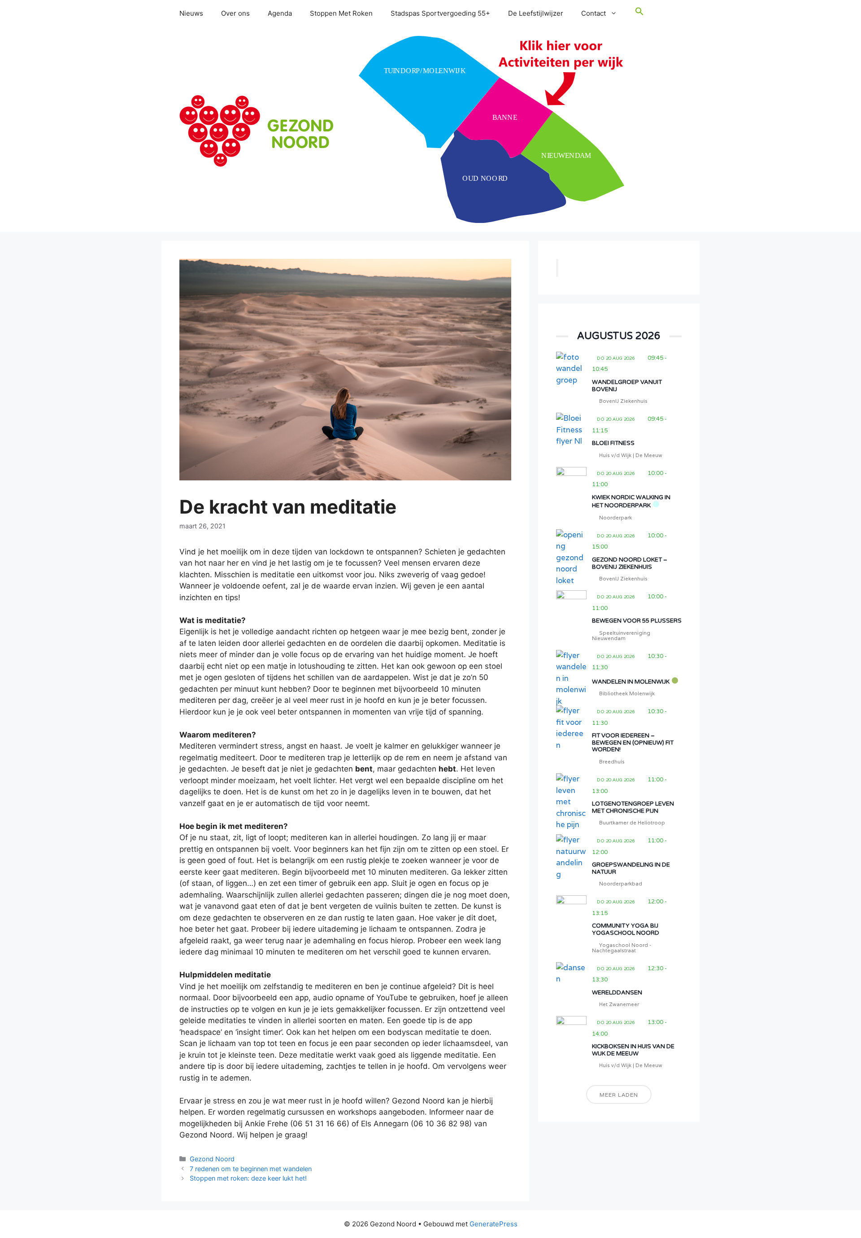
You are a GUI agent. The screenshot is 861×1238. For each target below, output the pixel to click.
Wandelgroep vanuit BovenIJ (627, 386)
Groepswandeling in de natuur (631, 868)
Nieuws (191, 13)
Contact (593, 13)
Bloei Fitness (613, 443)
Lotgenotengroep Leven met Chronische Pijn (633, 807)
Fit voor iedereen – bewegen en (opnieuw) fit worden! (633, 742)
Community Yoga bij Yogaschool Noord (625, 929)
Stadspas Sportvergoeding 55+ (440, 13)
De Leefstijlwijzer (535, 13)
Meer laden (619, 1094)
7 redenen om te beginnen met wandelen (251, 1169)
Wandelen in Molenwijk (631, 681)
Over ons (235, 13)
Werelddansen (617, 992)
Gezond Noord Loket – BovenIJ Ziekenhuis (629, 563)
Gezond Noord (212, 1159)
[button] (639, 13)
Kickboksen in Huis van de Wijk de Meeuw (633, 1050)
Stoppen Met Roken (341, 13)
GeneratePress (493, 1224)
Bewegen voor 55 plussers (637, 620)
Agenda (280, 13)
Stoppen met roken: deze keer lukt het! (248, 1178)
